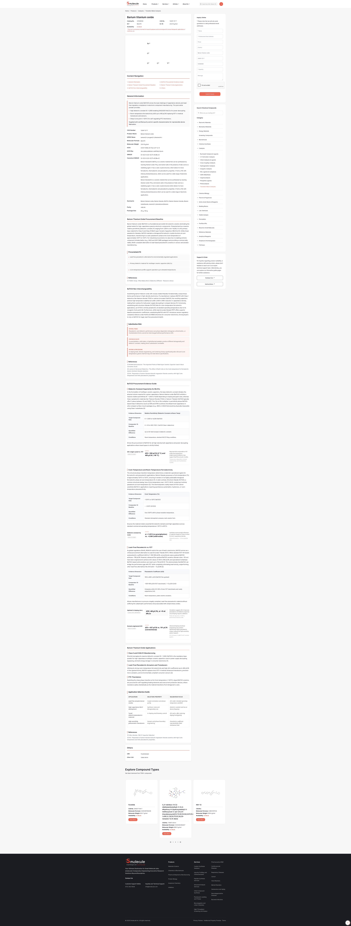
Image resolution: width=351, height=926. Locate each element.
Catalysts (141, 11)
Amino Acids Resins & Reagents (208, 202)
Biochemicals (203, 139)
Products (154, 4)
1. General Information (133, 82)
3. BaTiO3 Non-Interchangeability (137, 88)
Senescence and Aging (218, 875)
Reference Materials (205, 232)
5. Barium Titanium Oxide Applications (171, 85)
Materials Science (173, 852)
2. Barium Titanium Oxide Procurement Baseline (141, 85)
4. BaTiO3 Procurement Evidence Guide (171, 82)
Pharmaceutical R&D (217, 848)
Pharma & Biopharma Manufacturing (179, 861)
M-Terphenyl (167, 805)
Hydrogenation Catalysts (207, 166)
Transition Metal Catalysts (153, 11)
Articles (175, 4)
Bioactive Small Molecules (206, 228)
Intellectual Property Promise (212, 906)
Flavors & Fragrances (205, 197)
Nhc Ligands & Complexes (208, 172)
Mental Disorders (216, 871)
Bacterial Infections (217, 885)
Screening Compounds (206, 135)
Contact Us (129, 864)
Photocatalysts (204, 183)
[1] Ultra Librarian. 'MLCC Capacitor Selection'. (141, 735)
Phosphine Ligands (206, 180)
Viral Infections (215, 867)
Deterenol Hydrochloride (137, 805)
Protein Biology (172, 865)
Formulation (202, 219)
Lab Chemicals (203, 210)
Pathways (202, 245)
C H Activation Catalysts (207, 157)
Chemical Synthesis (205, 144)
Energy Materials (204, 131)
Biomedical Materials (205, 127)
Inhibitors (171, 873)
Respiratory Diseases (217, 858)
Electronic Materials (205, 122)
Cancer (213, 862)
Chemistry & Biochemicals (176, 856)
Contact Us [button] (209, 278)
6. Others (162, 88)
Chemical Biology (204, 193)
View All (132, 819)
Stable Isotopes (203, 215)
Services (165, 4)
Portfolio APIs (203, 223)
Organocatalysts (205, 177)
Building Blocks (203, 206)
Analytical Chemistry (174, 869)
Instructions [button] (209, 284)
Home (145, 4)
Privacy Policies (198, 906)
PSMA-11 (199, 805)
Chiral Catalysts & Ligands (208, 160)
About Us (185, 4)
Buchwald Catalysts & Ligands (209, 154)
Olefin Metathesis (205, 174)
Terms (224, 906)
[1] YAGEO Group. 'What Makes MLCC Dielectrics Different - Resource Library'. (150, 280)
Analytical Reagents (205, 236)
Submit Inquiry (210, 94)
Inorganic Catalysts (206, 169)
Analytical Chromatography (207, 240)
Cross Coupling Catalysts (207, 163)
